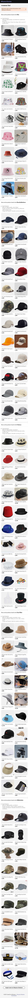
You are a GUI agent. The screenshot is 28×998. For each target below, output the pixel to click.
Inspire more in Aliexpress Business (14, 987)
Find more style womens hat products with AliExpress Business (11, 9)
